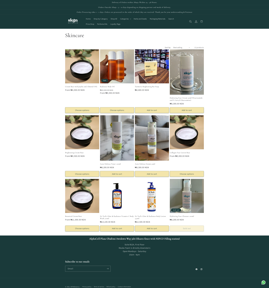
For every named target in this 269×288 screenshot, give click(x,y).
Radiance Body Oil (107, 87)
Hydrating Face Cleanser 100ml (182, 216)
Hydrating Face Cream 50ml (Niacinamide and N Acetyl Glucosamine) (186, 99)
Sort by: (168, 47)
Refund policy (111, 287)
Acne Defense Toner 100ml (110, 164)
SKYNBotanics (75, 287)
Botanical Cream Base (73, 216)
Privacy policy (86, 287)
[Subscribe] (107, 269)
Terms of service (99, 287)
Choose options (82, 110)
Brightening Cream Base (74, 152)
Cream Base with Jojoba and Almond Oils (81, 87)
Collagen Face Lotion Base (180, 152)
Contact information (124, 287)
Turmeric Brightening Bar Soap (147, 87)
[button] (125, 19)
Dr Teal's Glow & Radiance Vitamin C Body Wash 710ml (117, 217)
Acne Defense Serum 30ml (145, 164)
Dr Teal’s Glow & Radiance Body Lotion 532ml (150, 217)
